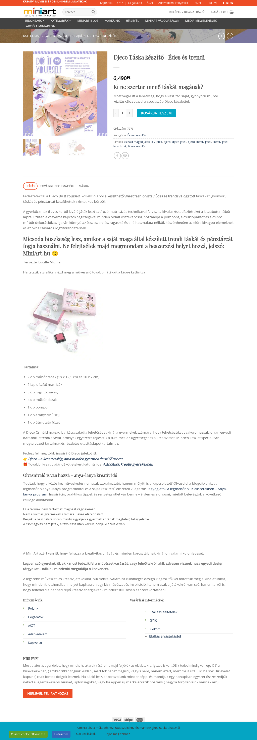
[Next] (100, 93)
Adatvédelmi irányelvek (173, 3)
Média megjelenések (201, 20)
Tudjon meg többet (116, 734)
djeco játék (179, 142)
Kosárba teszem (156, 113)
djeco (167, 142)
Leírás (30, 186)
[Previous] (30, 93)
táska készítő (136, 146)
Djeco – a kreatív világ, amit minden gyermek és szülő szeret (75, 458)
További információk (57, 186)
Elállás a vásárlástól (165, 636)
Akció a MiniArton (40, 26)
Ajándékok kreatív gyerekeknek (128, 464)
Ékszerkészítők (105, 36)
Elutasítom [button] (61, 734)
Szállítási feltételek (163, 612)
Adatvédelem (37, 634)
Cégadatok (135, 3)
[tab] (30, 186)
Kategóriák (60, 21)
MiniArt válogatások (162, 20)
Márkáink (112, 20)
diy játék (156, 142)
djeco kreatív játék (199, 142)
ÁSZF (150, 3)
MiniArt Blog (87, 20)
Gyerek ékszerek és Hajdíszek (67, 36)
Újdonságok (34, 20)
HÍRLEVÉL (212, 3)
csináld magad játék (137, 142)
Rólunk (197, 3)
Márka (84, 186)
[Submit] (93, 11)
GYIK (120, 3)
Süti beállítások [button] (86, 734)
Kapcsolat (106, 3)
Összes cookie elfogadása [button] (28, 734)
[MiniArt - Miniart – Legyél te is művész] (39, 12)
